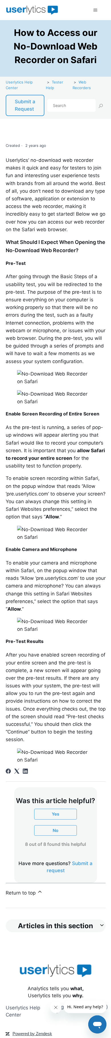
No (55, 830)
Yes (55, 814)
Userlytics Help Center (23, 1011)
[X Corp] (16, 771)
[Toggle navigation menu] (95, 10)
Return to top (21, 893)
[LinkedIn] (25, 771)
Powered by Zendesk (32, 1033)
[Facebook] (8, 771)
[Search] (100, 105)
